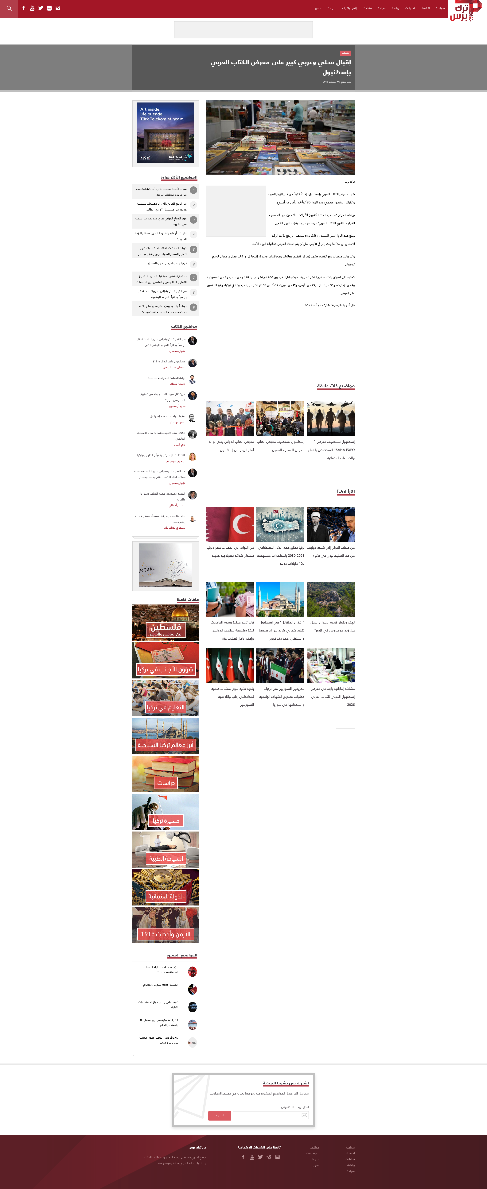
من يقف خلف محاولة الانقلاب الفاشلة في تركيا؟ (160, 969)
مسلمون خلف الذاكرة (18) (169, 361)
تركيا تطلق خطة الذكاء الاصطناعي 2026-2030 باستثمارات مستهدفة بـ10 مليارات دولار (280, 555)
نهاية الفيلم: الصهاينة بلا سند (166, 377)
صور (318, 8)
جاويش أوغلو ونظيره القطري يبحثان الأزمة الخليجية (161, 236)
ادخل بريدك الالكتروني (295, 1107)
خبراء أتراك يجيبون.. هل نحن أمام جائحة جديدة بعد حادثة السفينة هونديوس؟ (163, 309)
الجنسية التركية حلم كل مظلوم (160, 984)
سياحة (382, 8)
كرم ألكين (179, 444)
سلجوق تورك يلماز (173, 527)
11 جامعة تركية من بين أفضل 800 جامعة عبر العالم (158, 1022)
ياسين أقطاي (177, 505)
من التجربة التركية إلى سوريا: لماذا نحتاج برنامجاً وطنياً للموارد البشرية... (162, 294)
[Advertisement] (235, 209)
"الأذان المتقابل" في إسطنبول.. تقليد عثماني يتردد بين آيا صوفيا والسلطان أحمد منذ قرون (280, 630)
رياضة (395, 8)
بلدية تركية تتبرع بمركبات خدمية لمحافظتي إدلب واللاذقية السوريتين (232, 696)
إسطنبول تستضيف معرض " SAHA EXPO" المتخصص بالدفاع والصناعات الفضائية (331, 449)
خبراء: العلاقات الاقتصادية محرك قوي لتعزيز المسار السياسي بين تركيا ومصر (162, 251)
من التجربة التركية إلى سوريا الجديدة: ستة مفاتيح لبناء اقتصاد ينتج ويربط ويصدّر (159, 474)
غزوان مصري (177, 351)
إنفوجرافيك (349, 8)
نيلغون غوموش (175, 461)
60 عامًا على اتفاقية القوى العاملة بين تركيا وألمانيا (158, 1040)
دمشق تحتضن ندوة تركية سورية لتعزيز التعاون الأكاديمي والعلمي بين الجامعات (162, 279)
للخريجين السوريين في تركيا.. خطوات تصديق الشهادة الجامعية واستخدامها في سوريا (281, 696)
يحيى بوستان (177, 422)
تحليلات (410, 8)
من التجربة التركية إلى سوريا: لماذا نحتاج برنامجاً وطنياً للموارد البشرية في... (161, 342)
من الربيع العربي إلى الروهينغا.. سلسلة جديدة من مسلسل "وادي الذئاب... (162, 206)
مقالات (367, 8)
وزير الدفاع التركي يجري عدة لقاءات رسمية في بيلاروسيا (161, 221)
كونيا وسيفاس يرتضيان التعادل (167, 263)
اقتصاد (425, 8)
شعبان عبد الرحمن (174, 367)
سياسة (440, 8)
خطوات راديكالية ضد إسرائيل (167, 416)
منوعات (331, 8)
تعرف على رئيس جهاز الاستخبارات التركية (158, 1005)
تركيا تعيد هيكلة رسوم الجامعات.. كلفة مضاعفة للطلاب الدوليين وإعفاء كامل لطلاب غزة (231, 630)
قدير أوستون (177, 406)
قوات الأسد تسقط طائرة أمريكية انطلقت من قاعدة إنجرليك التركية (161, 191)
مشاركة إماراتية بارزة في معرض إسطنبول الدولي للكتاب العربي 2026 (333, 696)
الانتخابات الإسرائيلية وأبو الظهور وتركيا (161, 455)
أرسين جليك (177, 383)
